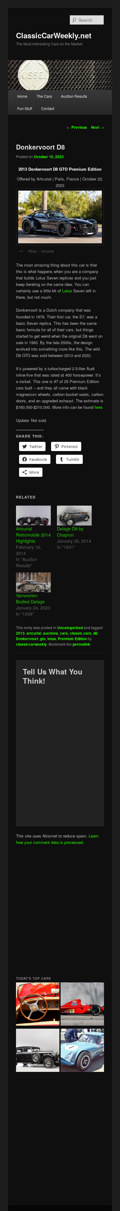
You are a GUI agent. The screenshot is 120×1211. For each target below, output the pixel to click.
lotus (51, 638)
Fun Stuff (24, 108)
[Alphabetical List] (37, 1004)
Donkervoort (27, 638)
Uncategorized (70, 627)
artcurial (33, 633)
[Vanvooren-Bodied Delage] (33, 582)
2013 (20, 633)
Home (22, 96)
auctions (50, 633)
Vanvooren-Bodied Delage (30, 598)
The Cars (44, 96)
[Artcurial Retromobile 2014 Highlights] (33, 516)
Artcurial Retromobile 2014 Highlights (33, 535)
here (98, 407)
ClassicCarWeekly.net (53, 35)
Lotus (67, 291)
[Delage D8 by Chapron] (74, 516)
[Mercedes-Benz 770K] (37, 1051)
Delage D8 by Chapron (70, 532)
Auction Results (74, 96)
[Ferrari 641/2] (82, 1004)
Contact (47, 108)
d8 (95, 633)
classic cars (80, 633)
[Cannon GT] (82, 1051)
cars (64, 633)
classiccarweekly (31, 644)
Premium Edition (72, 638)
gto (43, 638)
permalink (81, 644)
